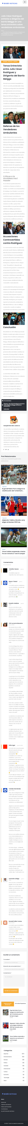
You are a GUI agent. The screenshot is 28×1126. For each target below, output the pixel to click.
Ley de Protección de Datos (7, 1111)
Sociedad (6, 1065)
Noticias (6, 1059)
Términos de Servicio (6, 1104)
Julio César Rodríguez (13, 404)
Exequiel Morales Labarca (10, 61)
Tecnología (6, 1077)
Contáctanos (4, 1109)
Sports (3, 549)
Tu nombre (6, 959)
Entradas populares (20, 1003)
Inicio (2, 30)
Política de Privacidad (6, 1106)
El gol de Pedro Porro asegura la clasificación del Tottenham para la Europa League (13, 491)
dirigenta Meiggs (11, 405)
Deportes (4, 486)
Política (5, 1062)
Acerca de (3, 1102)
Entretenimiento (8, 1056)
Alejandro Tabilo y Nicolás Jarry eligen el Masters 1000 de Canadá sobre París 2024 (13, 522)
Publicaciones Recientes (7, 1004)
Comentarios (7, 973)
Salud (5, 1080)
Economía (6, 1074)
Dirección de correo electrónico (12, 966)
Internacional (7, 1068)
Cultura (5, 1071)
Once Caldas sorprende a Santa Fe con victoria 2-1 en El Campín (13, 552)
